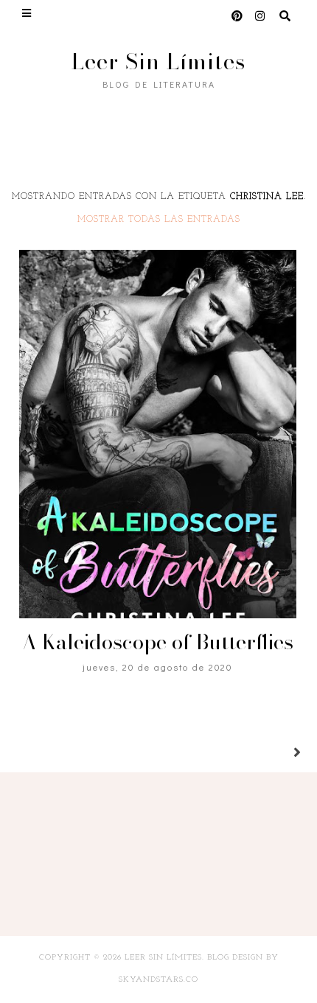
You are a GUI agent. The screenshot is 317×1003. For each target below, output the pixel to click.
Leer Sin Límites (158, 61)
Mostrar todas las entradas (158, 219)
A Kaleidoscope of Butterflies (157, 641)
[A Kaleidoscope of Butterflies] (157, 434)
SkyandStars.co (158, 980)
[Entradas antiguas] (279, 753)
